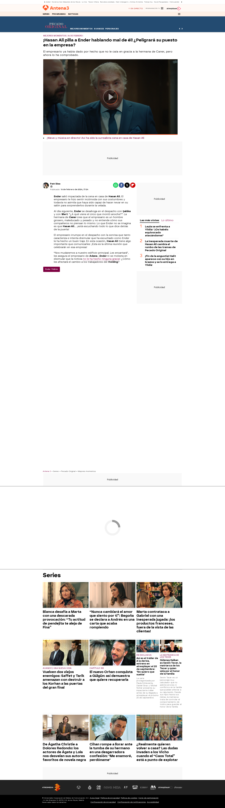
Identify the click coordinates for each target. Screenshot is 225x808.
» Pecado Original (68, 471)
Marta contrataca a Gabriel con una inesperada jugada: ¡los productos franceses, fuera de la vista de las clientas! (155, 621)
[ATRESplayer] (173, 8)
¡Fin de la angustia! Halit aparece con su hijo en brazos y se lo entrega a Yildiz (160, 260)
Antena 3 (47, 471)
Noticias (73, 14)
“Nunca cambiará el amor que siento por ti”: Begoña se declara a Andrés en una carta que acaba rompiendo (112, 619)
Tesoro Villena (93, 2)
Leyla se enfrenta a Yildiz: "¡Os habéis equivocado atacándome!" (157, 231)
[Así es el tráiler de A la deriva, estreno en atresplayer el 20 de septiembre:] (147, 646)
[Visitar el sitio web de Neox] (99, 787)
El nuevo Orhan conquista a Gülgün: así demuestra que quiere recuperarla (111, 676)
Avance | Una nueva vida (57, 668)
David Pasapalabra (161, 2)
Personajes (112, 29)
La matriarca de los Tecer (169, 656)
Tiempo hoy (148, 2)
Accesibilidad (153, 802)
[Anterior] (44, 2)
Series (46, 14)
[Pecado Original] (56, 30)
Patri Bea (55, 184)
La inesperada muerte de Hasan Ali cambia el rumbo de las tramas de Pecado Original (161, 246)
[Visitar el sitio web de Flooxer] (178, 787)
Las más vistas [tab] (149, 220)
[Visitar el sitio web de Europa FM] (144, 787)
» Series (55, 471)
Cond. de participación (148, 798)
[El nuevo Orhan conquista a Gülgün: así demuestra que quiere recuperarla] (112, 653)
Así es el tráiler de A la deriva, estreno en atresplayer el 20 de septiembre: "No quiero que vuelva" (147, 666)
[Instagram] (51, 186)
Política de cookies (129, 798)
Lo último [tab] (167, 220)
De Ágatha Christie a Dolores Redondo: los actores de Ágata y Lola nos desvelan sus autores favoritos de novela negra (64, 752)
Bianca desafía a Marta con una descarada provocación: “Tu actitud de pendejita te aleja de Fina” (64, 619)
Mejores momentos (81, 29)
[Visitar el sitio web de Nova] (108, 787)
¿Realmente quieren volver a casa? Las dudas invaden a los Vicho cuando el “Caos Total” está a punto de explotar (157, 752)
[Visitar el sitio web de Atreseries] (126, 787)
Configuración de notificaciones (131, 802)
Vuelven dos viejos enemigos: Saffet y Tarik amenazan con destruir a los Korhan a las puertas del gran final (64, 679)
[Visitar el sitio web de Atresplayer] (165, 787)
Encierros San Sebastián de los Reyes (66, 2)
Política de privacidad (110, 798)
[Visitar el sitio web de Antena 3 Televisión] (81, 787)
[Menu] (179, 14)
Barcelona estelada (107, 2)
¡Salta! (48, 2)
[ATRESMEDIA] (51, 787)
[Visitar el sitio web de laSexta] (90, 787)
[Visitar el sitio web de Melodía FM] (153, 787)
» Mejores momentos (86, 471)
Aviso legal (94, 798)
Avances (99, 29)
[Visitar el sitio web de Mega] (117, 787)
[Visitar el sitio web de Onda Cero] (135, 787)
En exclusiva (144, 655)
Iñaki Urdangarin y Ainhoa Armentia (129, 2)
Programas (59, 14)
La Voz (84, 2)
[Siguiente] (181, 2)
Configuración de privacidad (103, 802)
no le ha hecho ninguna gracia (101, 259)
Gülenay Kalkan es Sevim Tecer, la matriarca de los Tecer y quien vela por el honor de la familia (170, 667)
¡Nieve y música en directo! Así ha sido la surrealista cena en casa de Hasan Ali (95, 138)
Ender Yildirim (51, 269)
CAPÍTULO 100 (97, 668)
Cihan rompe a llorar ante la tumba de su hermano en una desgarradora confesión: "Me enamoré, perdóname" (111, 752)
